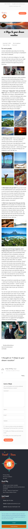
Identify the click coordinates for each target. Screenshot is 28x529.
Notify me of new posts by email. (13, 435)
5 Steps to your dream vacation (10, 485)
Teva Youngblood (16, 43)
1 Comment (14, 45)
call (12, 317)
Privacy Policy (6, 474)
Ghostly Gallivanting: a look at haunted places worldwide (8, 347)
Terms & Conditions (7, 476)
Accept (14, 522)
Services (5, 478)
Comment (6, 390)
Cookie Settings (14, 526)
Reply (22, 375)
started (21, 317)
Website (5, 420)
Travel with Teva (6, 45)
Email (5, 415)
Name (5, 409)
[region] (14, 520)
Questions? (22, 13)
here (15, 319)
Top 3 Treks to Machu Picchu (9, 492)
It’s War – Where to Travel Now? (10, 490)
